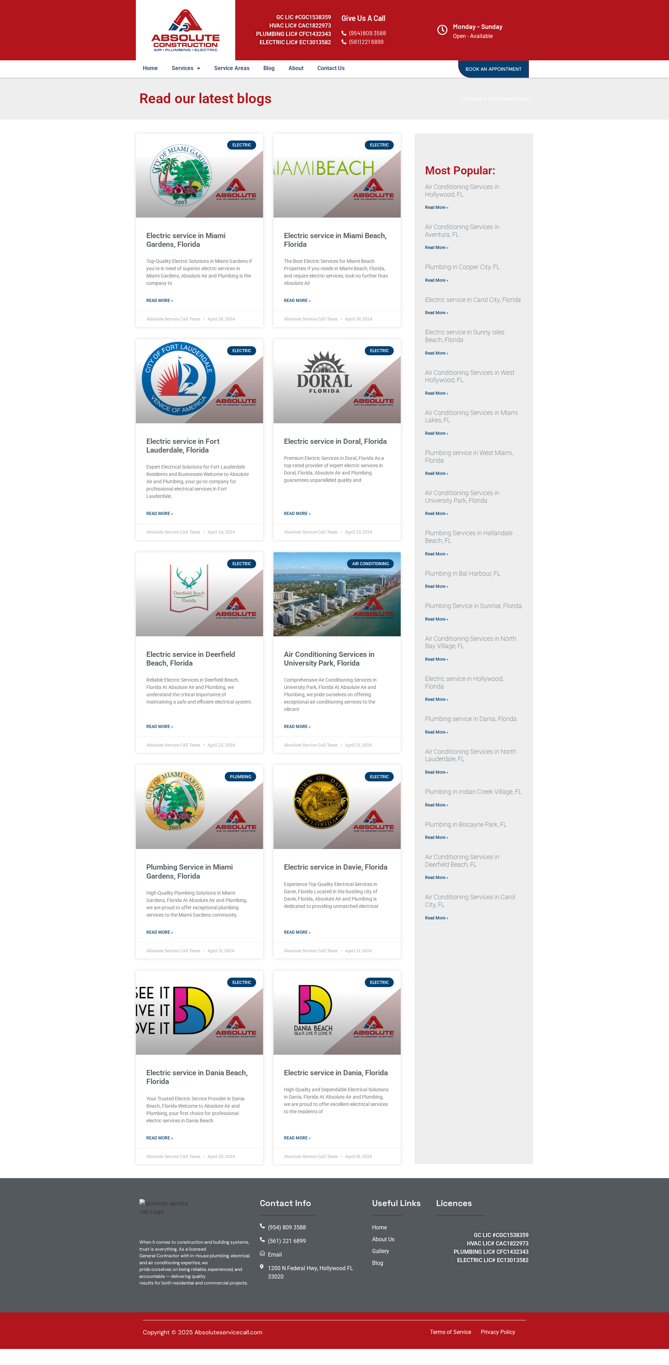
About (296, 68)
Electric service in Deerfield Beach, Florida (190, 658)
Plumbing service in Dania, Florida (471, 718)
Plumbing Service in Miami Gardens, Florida (189, 871)
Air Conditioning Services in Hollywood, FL (462, 190)
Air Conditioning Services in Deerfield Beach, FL (462, 860)
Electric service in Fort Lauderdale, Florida (183, 445)
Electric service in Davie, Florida (335, 867)
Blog (269, 68)
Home (150, 68)
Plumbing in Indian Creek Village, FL (473, 791)
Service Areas (231, 68)
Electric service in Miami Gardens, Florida (185, 240)
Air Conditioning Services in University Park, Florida (329, 658)
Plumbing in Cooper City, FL (462, 267)
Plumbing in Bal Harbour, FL (462, 573)
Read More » (159, 300)
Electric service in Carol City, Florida (473, 299)
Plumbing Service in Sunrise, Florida (473, 605)
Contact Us (331, 68)
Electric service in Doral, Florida (335, 441)
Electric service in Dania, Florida (336, 1073)
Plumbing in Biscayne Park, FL (466, 824)
